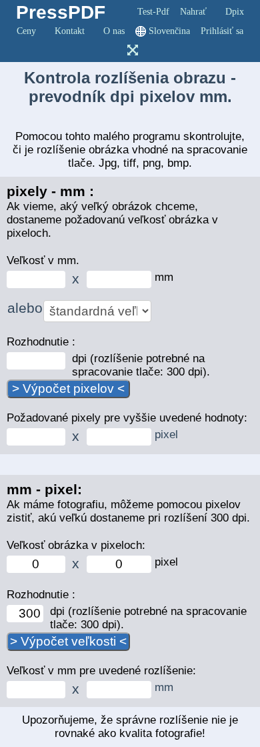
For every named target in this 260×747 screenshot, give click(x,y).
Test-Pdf (153, 12)
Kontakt (70, 31)
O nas (114, 31)
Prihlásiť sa (222, 31)
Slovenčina (169, 31)
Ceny (26, 31)
